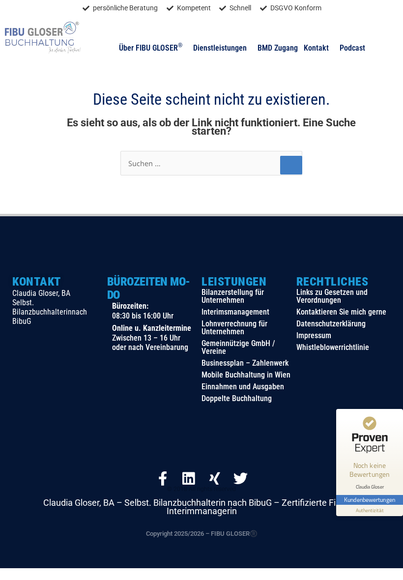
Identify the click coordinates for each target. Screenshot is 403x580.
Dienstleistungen (220, 48)
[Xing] (214, 478)
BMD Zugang (278, 48)
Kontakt (316, 48)
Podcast (352, 48)
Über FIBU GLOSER (150, 48)
